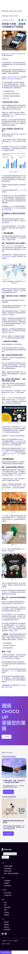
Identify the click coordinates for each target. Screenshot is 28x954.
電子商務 (16, 53)
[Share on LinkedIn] (22, 20)
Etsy (16, 511)
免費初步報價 (5, 210)
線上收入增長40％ (12, 453)
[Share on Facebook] (19, 20)
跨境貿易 (4, 53)
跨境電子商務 (10, 79)
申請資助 (6, 687)
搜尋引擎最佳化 (11, 392)
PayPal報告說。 (18, 475)
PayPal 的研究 (19, 441)
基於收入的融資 (12, 195)
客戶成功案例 (15, 208)
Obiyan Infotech (16, 422)
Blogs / (7, 10)
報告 (5, 139)
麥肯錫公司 (15, 171)
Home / (4, 10)
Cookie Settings (5, 952)
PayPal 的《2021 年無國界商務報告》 (14, 246)
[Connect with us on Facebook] (3, 934)
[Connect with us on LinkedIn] (5, 934)
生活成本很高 (6, 256)
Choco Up (22, 190)
